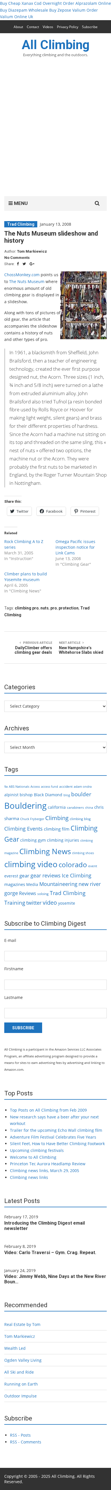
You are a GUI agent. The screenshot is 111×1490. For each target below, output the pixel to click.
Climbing (57, 818)
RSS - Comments (25, 1442)
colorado (73, 864)
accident (66, 786)
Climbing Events (23, 828)
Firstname (13, 968)
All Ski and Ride (19, 1372)
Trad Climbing (20, 224)
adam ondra (83, 787)
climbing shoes (83, 853)
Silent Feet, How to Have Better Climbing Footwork (57, 1143)
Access (35, 787)
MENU (20, 203)
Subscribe (90, 26)
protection (69, 608)
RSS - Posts (20, 1435)
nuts (44, 608)
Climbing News (45, 851)
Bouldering (25, 805)
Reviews (27, 893)
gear (24, 875)
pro (53, 608)
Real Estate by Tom (22, 1324)
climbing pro (27, 608)
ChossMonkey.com (22, 274)
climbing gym (33, 840)
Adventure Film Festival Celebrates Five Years (53, 1137)
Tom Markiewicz (32, 251)
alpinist (11, 794)
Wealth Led (15, 1348)
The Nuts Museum (26, 281)
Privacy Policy (67, 26)
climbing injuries (63, 840)
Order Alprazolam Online (87, 3)
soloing (43, 893)
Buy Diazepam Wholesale (24, 10)
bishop (26, 794)
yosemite (66, 903)
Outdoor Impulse (20, 1396)
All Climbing (56, 44)
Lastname (13, 997)
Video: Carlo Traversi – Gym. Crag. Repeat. (50, 1252)
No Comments (17, 257)
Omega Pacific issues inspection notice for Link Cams (75, 547)
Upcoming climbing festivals (37, 1150)
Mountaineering (58, 884)
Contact (33, 26)
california (57, 807)
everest (11, 876)
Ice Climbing (76, 875)
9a (6, 787)
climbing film (56, 829)
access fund (49, 787)
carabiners (75, 807)
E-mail (10, 940)
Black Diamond (48, 794)
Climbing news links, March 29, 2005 (44, 1170)
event (92, 866)
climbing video (30, 864)
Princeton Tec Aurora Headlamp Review (47, 1163)
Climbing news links (29, 1177)
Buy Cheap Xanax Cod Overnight (31, 3)
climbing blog (80, 818)
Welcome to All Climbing (33, 1157)
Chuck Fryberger (32, 819)
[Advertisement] (55, 130)
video (50, 902)
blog (66, 795)
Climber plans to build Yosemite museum (25, 576)
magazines (14, 884)
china (89, 808)
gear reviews (45, 875)
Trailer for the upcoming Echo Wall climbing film (56, 1130)
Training (14, 902)
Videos (48, 26)
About (18, 26)
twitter (34, 902)
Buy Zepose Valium (67, 10)
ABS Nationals (19, 787)
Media (32, 884)
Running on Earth (21, 1384)
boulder (81, 794)
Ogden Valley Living (23, 1360)
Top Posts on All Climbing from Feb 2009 (48, 1110)
